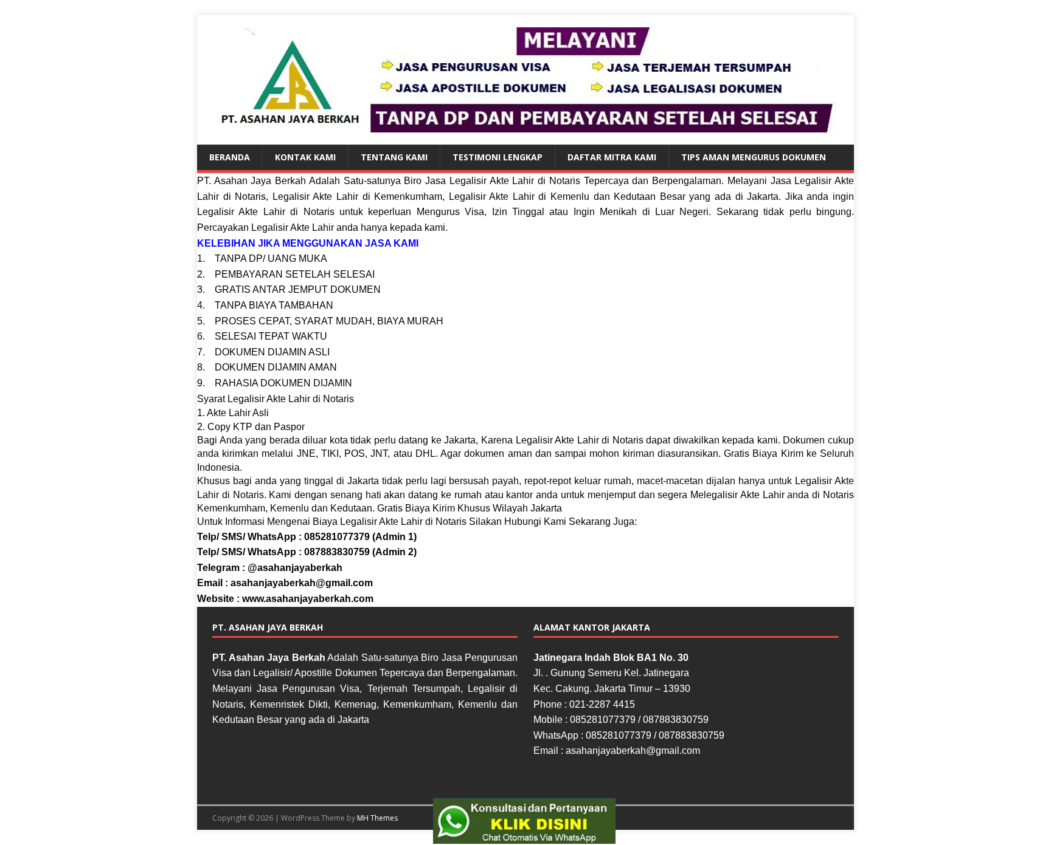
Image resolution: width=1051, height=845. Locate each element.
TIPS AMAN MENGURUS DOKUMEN (753, 157)
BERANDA (229, 157)
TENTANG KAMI (394, 157)
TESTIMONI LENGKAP (498, 157)
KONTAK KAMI (305, 157)
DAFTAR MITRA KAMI (611, 157)
